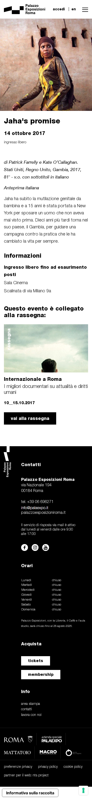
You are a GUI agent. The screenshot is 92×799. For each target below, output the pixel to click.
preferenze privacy (18, 767)
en (73, 9)
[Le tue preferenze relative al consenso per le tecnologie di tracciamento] (83, 790)
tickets (35, 660)
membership (40, 674)
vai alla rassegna (30, 418)
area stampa (30, 704)
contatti (26, 709)
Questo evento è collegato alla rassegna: (44, 311)
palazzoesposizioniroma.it (43, 513)
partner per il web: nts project (26, 775)
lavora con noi (31, 715)
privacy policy (48, 767)
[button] (84, 9)
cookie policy (73, 767)
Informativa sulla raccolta (30, 792)
